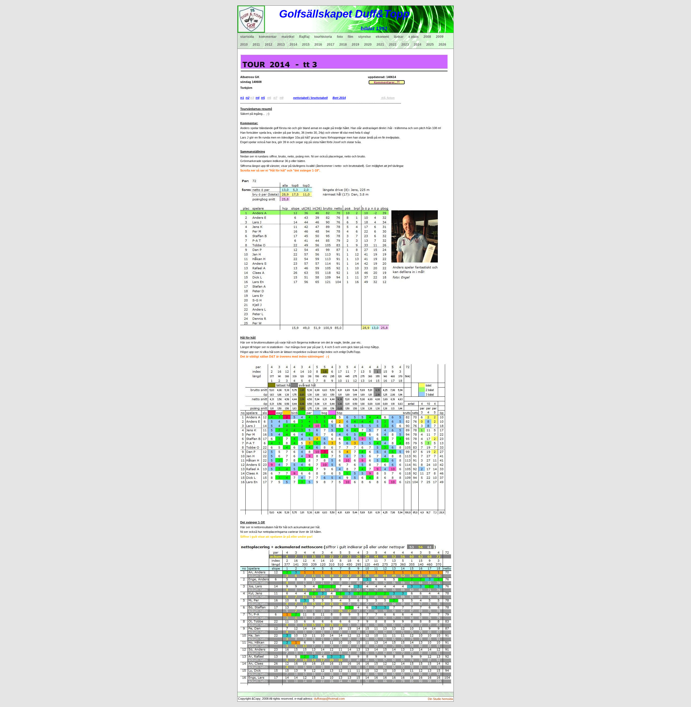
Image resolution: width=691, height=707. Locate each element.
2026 (442, 44)
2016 (318, 44)
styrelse (364, 37)
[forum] (387, 81)
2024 (417, 44)
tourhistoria (323, 37)
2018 (343, 44)
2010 (244, 44)
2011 (256, 44)
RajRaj (304, 37)
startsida (247, 37)
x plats (413, 37)
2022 (393, 44)
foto (340, 37)
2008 (427, 37)
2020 (368, 44)
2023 (405, 44)
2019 (355, 44)
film (350, 37)
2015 (306, 44)
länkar (399, 37)
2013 (281, 44)
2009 (439, 37)
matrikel (288, 37)
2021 (380, 44)
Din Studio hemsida (440, 699)
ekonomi (382, 37)
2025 (430, 44)
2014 (293, 44)
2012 (268, 44)
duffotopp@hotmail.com (329, 698)
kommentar (268, 37)
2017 (330, 44)
